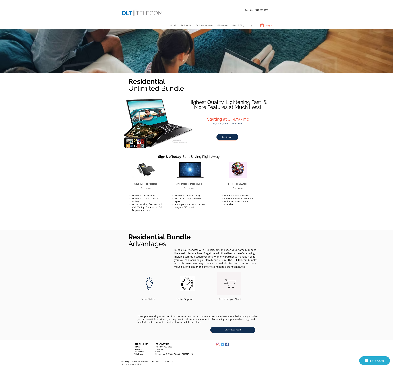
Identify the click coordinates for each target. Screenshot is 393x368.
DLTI (173, 361)
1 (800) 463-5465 (261, 10)
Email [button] (157, 351)
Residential (139, 351)
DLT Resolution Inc (158, 361)
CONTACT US (162, 344)
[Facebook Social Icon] (227, 344)
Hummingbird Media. (135, 364)
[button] (227, 137)
